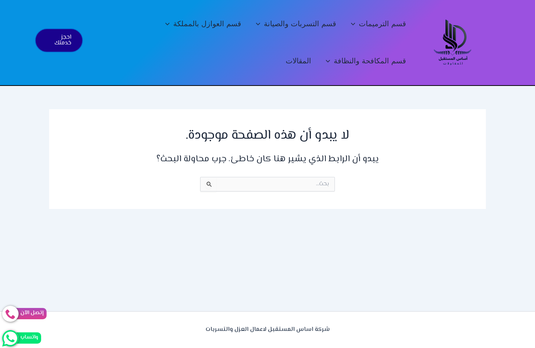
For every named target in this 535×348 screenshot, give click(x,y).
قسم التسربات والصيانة (300, 24)
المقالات (298, 61)
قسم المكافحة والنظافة (370, 61)
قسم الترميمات (382, 24)
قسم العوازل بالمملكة (207, 24)
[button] (355, 24)
